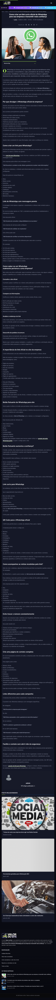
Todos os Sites (5, 966)
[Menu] (51, 3)
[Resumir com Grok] (37, 25)
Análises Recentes (6, 953)
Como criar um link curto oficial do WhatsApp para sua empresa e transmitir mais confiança (29, 974)
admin (15, 19)
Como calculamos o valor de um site (10, 959)
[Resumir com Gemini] (31, 25)
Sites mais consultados (7, 956)
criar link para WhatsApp (13, 155)
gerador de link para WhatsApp (17, 766)
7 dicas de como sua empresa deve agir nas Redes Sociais (20, 832)
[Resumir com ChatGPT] (26, 25)
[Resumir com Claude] (29, 25)
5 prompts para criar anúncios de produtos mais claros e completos (23, 980)
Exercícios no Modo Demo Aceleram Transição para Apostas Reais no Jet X (25, 986)
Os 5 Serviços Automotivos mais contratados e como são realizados (23, 915)
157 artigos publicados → (28, 786)
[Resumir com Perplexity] (34, 25)
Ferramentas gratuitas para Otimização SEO (16, 874)
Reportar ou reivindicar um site (9, 963)
